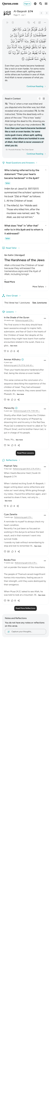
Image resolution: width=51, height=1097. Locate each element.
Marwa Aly (9, 408)
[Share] (34, 22)
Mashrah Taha (10, 466)
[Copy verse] (28, 22)
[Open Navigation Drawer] (46, 3)
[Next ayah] (46, 13)
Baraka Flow (10, 560)
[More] (45, 22)
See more (13, 346)
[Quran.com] (10, 3)
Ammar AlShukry (12, 359)
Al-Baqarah (20, 11)
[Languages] (35, 3)
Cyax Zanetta (10, 514)
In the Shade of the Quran (16, 317)
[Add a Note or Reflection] (39, 22)
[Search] (40, 3)
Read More (9, 282)
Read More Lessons (25, 453)
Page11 (17, 15)
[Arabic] (40, 98)
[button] (45, 29)
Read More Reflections (25, 608)
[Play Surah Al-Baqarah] (7, 22)
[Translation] (44, 98)
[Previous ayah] (41, 13)
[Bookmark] (12, 22)
